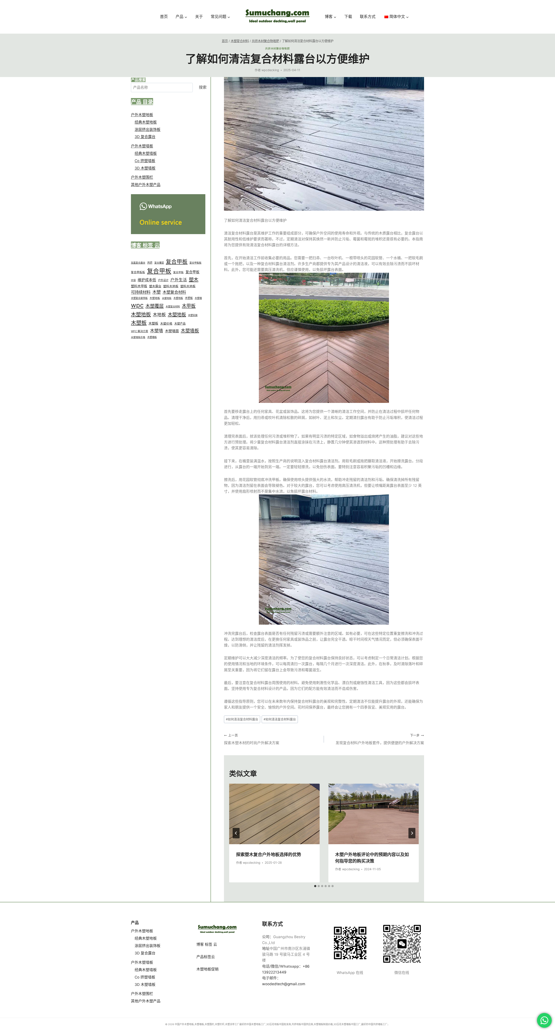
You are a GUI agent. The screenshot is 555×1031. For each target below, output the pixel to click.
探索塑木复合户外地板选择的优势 (268, 854)
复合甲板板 (195, 262)
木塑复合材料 (174, 292)
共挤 (149, 262)
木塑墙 (198, 298)
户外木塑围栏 (142, 177)
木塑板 (189, 298)
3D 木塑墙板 (145, 168)
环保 (133, 280)
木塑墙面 (172, 331)
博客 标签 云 (206, 944)
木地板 (159, 314)
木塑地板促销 (207, 969)
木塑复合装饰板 (139, 298)
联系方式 (367, 16)
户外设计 (163, 280)
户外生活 (178, 279)
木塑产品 (180, 323)
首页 (164, 16)
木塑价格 (166, 323)
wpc (137, 305)
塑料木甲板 (139, 286)
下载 (348, 16)
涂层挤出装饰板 (147, 129)
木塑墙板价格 (138, 337)
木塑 (156, 292)
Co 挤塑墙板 (145, 161)
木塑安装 (193, 315)
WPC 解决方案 (139, 331)
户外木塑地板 (142, 115)
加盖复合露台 (138, 262)
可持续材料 (140, 292)
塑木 (193, 279)
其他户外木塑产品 (145, 185)
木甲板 (189, 306)
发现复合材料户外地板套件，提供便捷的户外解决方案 (380, 739)
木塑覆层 (154, 306)
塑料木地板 (170, 286)
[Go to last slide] (236, 833)
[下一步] (411, 833)
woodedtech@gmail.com (283, 984)
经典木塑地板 (146, 122)
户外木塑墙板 (142, 146)
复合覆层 (159, 262)
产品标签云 (205, 957)
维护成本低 (147, 280)
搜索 (203, 87)
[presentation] (274, 814)
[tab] (315, 886)
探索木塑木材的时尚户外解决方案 (251, 739)
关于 (199, 16)
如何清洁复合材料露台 (242, 719)
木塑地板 (155, 298)
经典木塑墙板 (146, 153)
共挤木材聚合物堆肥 (277, 48)
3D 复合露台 (145, 137)
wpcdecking (270, 70)
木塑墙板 (190, 330)
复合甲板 (177, 262)
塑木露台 (155, 286)
